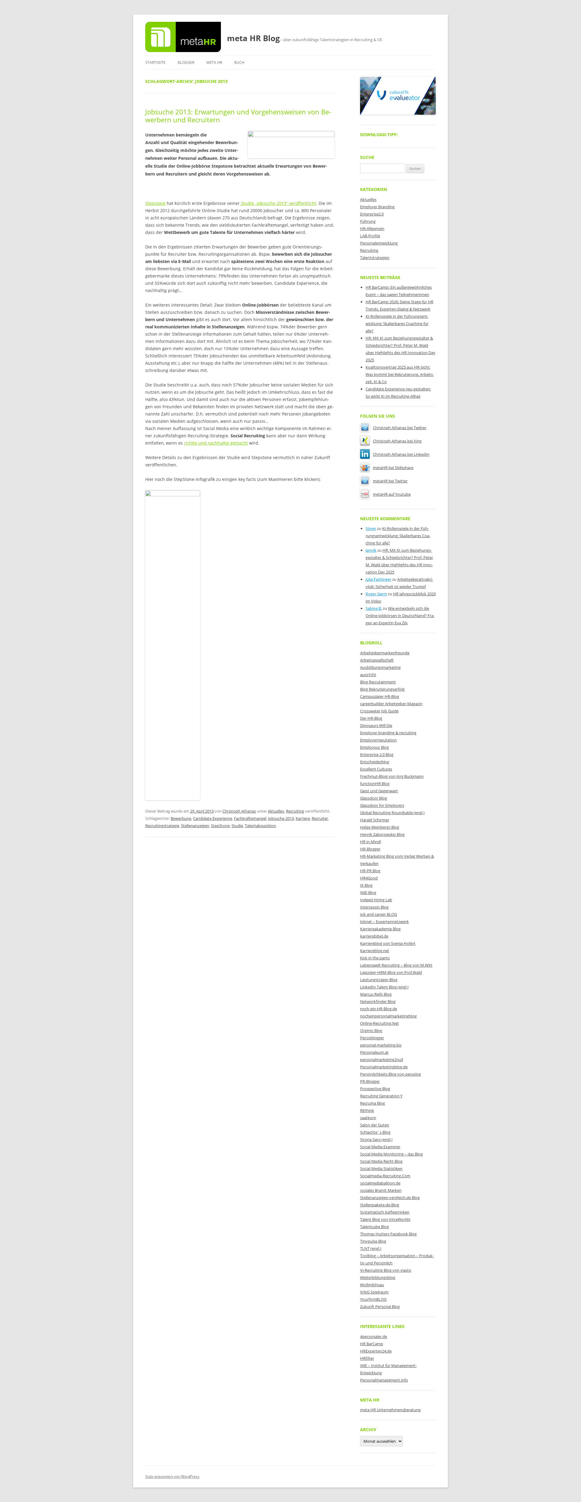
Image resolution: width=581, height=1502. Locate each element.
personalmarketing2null (381, 1059)
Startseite (155, 62)
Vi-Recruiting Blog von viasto (385, 1270)
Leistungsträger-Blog (378, 979)
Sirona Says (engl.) (376, 1139)
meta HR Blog (253, 38)
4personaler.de (373, 1336)
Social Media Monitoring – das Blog (391, 1154)
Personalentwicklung (379, 243)
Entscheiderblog (374, 761)
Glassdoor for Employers (382, 805)
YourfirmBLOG (373, 1299)
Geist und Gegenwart (379, 791)
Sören (371, 528)
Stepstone (155, 203)
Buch (239, 62)
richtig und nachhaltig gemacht (216, 443)
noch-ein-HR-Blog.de (378, 1008)
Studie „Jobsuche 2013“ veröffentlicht (278, 203)
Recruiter (320, 818)
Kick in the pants (375, 958)
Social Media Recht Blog (381, 1161)
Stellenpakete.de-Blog (379, 1205)
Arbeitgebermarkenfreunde (384, 653)
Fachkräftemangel (250, 818)
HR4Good (369, 878)
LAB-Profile (370, 235)
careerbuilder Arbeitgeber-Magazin (391, 703)
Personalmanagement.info (384, 1380)
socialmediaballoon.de (380, 1183)
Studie (237, 825)
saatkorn (368, 1117)
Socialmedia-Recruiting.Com (385, 1175)
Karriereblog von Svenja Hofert (387, 943)
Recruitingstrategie (162, 825)
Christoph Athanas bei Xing (397, 441)
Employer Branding (377, 206)
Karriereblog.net (374, 950)
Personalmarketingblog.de (384, 1067)
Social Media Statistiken (381, 1168)
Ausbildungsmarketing (380, 667)
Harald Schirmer (374, 820)
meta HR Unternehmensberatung (390, 1409)
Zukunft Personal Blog (380, 1306)
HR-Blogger (370, 849)
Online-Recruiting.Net (379, 1023)
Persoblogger (372, 1037)
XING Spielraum (374, 1292)
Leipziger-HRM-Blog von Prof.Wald (391, 972)
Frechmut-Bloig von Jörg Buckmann (392, 776)
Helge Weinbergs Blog (379, 827)
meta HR (214, 62)
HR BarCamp (371, 1343)
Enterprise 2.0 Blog (376, 754)
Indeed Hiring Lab (376, 899)
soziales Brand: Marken (381, 1190)
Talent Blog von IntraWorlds (385, 1219)
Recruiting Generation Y (381, 1096)
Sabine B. (374, 608)
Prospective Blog (375, 1088)
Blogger (186, 62)
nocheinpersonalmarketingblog (388, 1016)
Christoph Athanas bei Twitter (399, 427)
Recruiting (295, 811)
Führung (368, 221)
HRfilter (367, 1358)
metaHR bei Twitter (390, 481)
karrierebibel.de (374, 936)
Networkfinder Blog (378, 1001)
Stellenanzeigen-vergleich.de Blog (390, 1197)
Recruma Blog (372, 1103)
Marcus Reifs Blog (376, 994)
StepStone (220, 825)
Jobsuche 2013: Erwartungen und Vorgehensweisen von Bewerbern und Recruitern (238, 115)
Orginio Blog (371, 1030)
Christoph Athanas (239, 811)
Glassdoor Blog (373, 798)
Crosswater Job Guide (379, 711)
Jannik (371, 550)
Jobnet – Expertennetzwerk (384, 921)
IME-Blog (368, 892)
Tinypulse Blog (373, 1241)
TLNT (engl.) (370, 1248)
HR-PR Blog (370, 870)
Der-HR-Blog (371, 718)
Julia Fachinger (378, 579)
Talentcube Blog (374, 1226)
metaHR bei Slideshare (393, 467)
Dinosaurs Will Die (376, 725)
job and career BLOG (378, 914)
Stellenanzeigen (195, 825)
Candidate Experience (212, 818)
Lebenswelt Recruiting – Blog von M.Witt (396, 965)
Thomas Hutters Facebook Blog (388, 1234)
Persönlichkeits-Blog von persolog (390, 1074)
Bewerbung (181, 818)
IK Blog (366, 885)
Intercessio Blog (374, 907)
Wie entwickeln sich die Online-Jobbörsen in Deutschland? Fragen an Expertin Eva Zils (400, 616)
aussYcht (368, 674)
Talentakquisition (260, 825)
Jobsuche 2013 (281, 818)
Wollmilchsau (372, 1284)
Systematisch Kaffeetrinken (384, 1212)
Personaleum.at (374, 1052)
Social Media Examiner (380, 1146)
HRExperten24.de (376, 1351)
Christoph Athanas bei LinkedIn (401, 454)
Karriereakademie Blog (380, 929)
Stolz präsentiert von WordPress (172, 1476)
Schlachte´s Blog (375, 1132)
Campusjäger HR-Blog (379, 696)
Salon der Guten (374, 1125)
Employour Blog (374, 747)
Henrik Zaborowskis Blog (382, 834)
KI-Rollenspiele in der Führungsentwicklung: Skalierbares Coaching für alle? (397, 324)
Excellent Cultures (376, 769)
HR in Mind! (370, 841)
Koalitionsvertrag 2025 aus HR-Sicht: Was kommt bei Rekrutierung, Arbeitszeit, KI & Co (400, 374)
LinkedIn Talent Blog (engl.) (384, 987)
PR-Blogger (370, 1081)
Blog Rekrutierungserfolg (382, 689)
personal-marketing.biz (381, 1045)
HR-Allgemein (372, 228)
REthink (367, 1110)
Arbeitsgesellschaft (377, 660)
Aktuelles (276, 811)
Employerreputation (378, 740)
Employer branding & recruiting (388, 732)
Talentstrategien (374, 257)
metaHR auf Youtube (392, 494)
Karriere (303, 818)
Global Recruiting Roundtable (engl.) (392, 812)
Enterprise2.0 (372, 214)
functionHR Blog (374, 783)
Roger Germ (376, 594)
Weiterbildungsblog (377, 1277)
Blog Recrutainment (378, 682)
